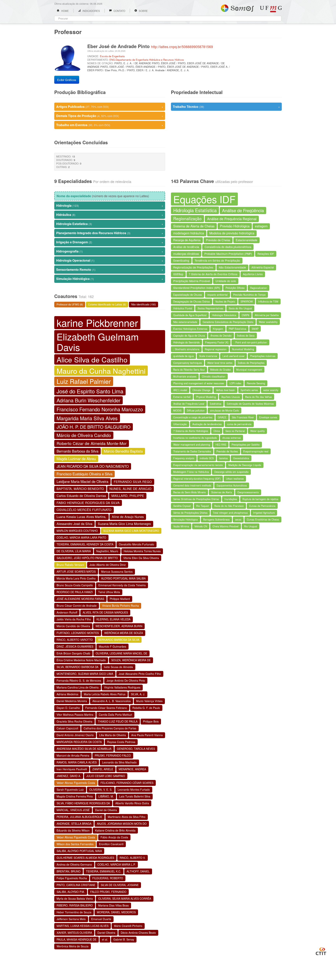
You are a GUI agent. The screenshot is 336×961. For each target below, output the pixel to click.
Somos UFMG (237, 7)
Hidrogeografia (109, 251)
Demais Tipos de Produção (109, 115)
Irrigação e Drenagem (109, 242)
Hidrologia (109, 205)
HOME (64, 11)
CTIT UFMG (321, 950)
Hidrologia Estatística (109, 224)
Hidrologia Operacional (109, 260)
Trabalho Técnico (226, 106)
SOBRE (143, 11)
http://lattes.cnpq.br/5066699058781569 (182, 46)
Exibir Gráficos (66, 80)
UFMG (271, 9)
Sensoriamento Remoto (109, 269)
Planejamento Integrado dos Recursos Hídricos (109, 233)
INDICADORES (91, 11)
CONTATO (119, 11)
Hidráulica (109, 214)
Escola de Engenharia (112, 56)
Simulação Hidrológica (109, 278)
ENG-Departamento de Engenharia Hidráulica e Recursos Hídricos (146, 60)
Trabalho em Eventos (109, 125)
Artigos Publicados (109, 106)
